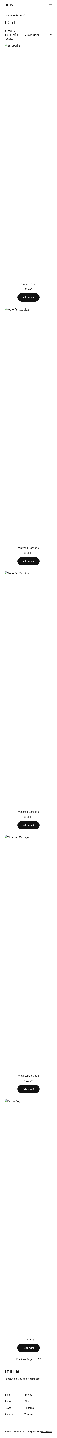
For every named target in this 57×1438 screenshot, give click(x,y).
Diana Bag (28, 1339)
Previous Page (24, 1359)
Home (8, 15)
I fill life (9, 5)
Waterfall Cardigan (28, 548)
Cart (15, 15)
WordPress (46, 1431)
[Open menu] (50, 5)
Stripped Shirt (28, 284)
